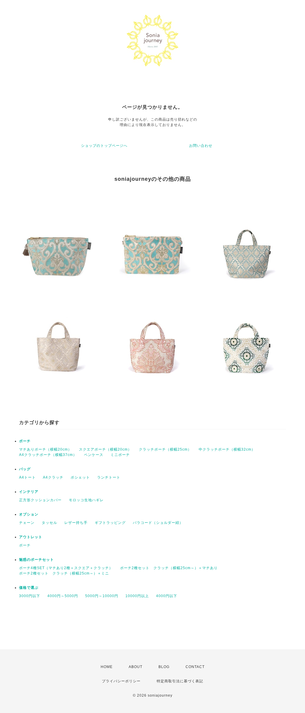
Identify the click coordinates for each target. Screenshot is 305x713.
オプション (28, 514)
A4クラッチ (53, 477)
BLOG (163, 667)
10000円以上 (137, 596)
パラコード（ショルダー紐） (158, 523)
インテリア (28, 492)
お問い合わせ (200, 146)
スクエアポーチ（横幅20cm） (105, 449)
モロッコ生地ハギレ (86, 500)
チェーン (27, 523)
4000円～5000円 (62, 596)
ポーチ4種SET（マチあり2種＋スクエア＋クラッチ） (66, 568)
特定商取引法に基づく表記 (180, 681)
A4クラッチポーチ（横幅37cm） (48, 455)
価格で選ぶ (28, 588)
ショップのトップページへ (104, 146)
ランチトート (108, 477)
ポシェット (80, 477)
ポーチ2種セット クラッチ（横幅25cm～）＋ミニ (64, 573)
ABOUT (135, 667)
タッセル (49, 523)
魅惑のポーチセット (36, 560)
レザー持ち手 (76, 523)
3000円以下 (29, 596)
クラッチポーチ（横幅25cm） (165, 449)
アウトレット (30, 537)
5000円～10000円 (101, 596)
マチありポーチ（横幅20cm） (45, 449)
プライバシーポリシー (121, 681)
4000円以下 (166, 596)
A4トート (27, 477)
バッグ (25, 469)
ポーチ (25, 441)
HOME (107, 667)
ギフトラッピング (110, 523)
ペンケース (93, 455)
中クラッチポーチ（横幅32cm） (227, 449)
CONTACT (195, 667)
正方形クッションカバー (40, 500)
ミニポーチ (120, 455)
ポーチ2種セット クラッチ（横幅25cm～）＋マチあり (169, 568)
